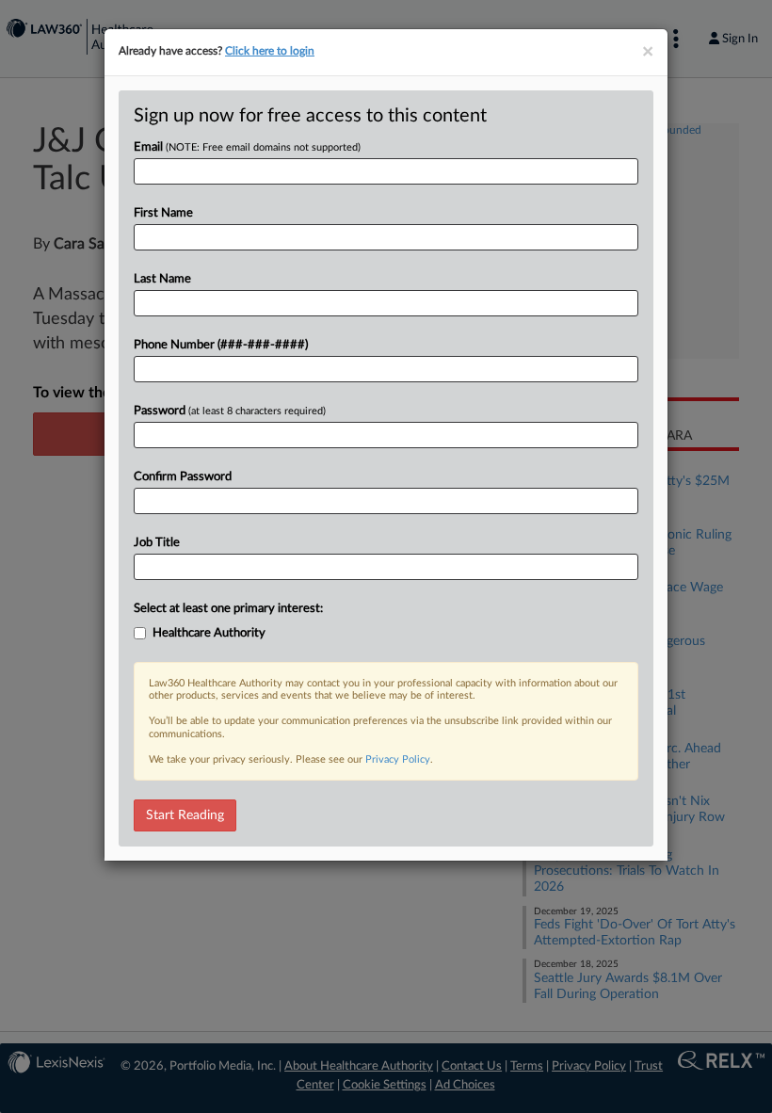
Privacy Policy (397, 759)
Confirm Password (183, 477)
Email (247, 147)
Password (230, 411)
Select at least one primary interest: (228, 609)
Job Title (157, 543)
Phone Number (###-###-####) (221, 345)
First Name (163, 213)
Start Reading (185, 815)
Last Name (162, 279)
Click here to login (269, 50)
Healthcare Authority (209, 633)
